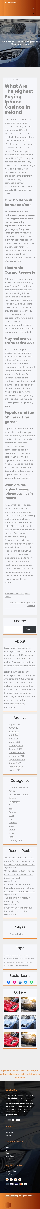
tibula (16, 965)
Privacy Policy (16, 934)
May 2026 (13, 735)
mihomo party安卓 (29, 958)
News (11, 826)
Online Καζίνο (8, 962)
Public (11, 833)
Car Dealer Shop (11, 1196)
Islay (21, 958)
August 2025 (15, 763)
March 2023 (14, 770)
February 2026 (16, 745)
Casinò (12, 812)
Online (12, 829)
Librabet (13, 822)
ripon (5, 965)
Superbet (11, 965)
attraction (19, 955)
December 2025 (17, 752)
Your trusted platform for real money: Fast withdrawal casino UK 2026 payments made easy (19, 861)
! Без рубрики (14, 801)
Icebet (17, 958)
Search (29, 629)
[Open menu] (33, 8)
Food (11, 815)
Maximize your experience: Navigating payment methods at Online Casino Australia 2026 (19, 888)
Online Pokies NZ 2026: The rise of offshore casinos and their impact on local (19, 874)
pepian (15, 962)
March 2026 (14, 742)
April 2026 (13, 738)
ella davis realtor (9, 958)
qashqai (20, 962)
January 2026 (15, 749)
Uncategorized (16, 840)
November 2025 (17, 756)
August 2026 (15, 724)
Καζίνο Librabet (23, 965)
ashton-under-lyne (10, 955)
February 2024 (16, 766)
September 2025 (17, 759)
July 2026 (13, 727)
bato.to (26, 955)
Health (12, 819)
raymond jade (28, 962)
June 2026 (14, 731)
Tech (11, 836)
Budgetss (11, 3)
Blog (11, 808)
